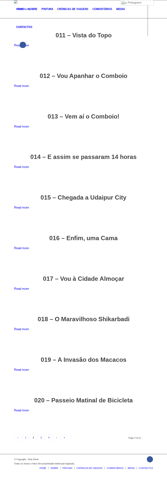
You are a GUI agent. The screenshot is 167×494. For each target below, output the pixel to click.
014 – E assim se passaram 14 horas (83, 156)
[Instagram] (23, 45)
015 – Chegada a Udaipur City (83, 197)
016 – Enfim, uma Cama (83, 238)
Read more (21, 86)
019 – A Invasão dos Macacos (83, 359)
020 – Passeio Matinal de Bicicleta (83, 400)
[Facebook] (15, 45)
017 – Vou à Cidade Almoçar (83, 278)
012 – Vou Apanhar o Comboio (83, 75)
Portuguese (134, 2)
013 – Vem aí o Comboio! (83, 116)
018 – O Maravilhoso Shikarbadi (84, 319)
